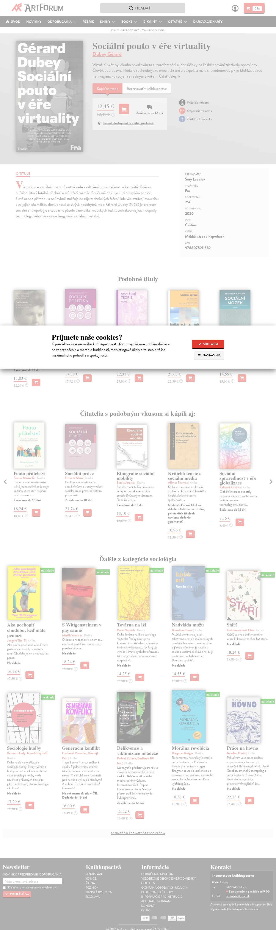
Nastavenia (211, 355)
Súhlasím (210, 344)
